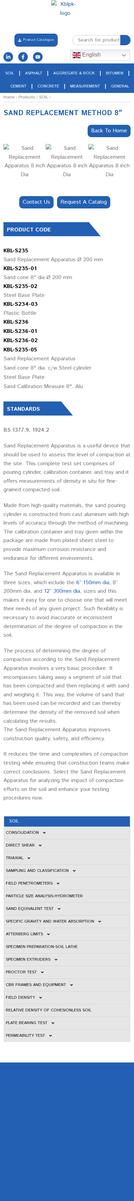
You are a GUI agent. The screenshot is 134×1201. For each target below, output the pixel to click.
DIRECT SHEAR (20, 845)
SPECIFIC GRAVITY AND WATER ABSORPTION (50, 921)
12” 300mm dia (62, 591)
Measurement (85, 86)
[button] (11, 161)
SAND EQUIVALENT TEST (30, 909)
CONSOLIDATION (22, 833)
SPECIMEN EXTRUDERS (28, 959)
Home (8, 97)
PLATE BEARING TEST (26, 1023)
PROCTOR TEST (21, 972)
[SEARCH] (125, 40)
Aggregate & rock (74, 73)
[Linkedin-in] (8, 57)
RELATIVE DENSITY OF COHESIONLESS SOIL (48, 1010)
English (91, 55)
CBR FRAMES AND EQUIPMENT (36, 985)
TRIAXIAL (14, 858)
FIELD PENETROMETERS (29, 883)
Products (27, 97)
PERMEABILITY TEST (25, 1035)
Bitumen (114, 73)
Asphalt (33, 73)
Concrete (48, 86)
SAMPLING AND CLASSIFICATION (37, 871)
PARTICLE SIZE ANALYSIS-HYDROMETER (44, 896)
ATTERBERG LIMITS (24, 934)
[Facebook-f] (23, 57)
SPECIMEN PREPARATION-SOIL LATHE (42, 947)
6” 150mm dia (92, 583)
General (120, 86)
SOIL (43, 97)
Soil (9, 73)
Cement (18, 86)
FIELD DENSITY (20, 997)
